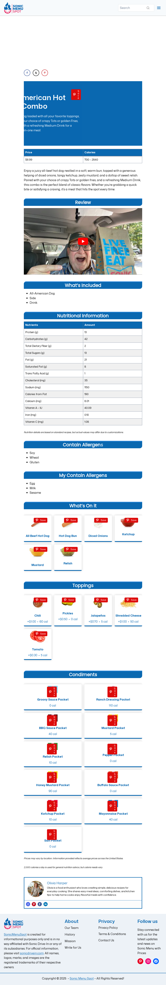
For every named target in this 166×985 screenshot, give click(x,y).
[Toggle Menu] (158, 8)
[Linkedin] (45, 904)
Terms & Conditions (112, 934)
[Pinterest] (34, 904)
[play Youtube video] (83, 241)
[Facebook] (40, 904)
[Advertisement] (83, 40)
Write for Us (73, 947)
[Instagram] (28, 904)
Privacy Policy (108, 927)
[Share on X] (36, 73)
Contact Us (106, 940)
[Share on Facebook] (27, 73)
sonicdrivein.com (32, 953)
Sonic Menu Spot (82, 978)
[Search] (148, 8)
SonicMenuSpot (15, 934)
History (70, 934)
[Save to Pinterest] (45, 73)
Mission (70, 941)
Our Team (71, 928)
